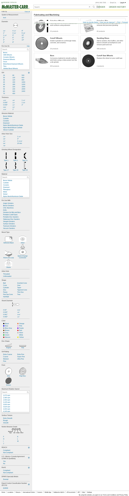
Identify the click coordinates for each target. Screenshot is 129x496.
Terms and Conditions (109, 495)
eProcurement (71, 492)
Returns (18, 492)
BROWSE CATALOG (10, 2)
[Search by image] (97, 7)
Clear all (27, 11)
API (79, 492)
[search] (28, 49)
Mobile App (48, 492)
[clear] (89, 7)
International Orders (29, 492)
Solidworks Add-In (58, 492)
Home (3, 492)
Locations (10, 492)
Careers (39, 492)
